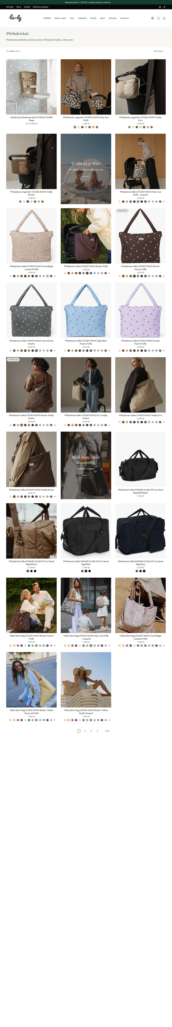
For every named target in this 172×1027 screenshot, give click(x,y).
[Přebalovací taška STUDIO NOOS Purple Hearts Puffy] (140, 310)
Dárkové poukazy (40, 7)
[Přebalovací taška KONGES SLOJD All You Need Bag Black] (86, 531)
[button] (47, 18)
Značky (27, 7)
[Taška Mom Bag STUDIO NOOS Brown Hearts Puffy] (31, 605)
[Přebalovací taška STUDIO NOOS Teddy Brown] (31, 459)
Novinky (10, 7)
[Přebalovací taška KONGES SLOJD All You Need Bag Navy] (140, 531)
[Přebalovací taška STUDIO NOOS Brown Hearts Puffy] (140, 236)
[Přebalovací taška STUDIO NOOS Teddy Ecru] (140, 385)
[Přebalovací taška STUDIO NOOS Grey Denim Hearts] (31, 310)
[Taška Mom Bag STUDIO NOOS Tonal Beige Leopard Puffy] (140, 605)
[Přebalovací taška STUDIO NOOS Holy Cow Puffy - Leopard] (140, 161)
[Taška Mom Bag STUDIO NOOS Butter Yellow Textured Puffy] (31, 679)
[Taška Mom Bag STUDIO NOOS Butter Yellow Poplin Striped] (86, 679)
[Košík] (164, 18)
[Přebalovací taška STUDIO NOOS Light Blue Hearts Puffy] (86, 310)
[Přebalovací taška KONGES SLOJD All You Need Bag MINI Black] (140, 459)
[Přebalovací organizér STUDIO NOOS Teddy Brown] (31, 161)
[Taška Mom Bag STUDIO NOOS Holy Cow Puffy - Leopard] (86, 605)
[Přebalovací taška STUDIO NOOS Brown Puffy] (86, 236)
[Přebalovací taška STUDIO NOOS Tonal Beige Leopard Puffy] (31, 236)
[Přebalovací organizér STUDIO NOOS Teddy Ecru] (140, 87)
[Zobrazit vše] (163, 201)
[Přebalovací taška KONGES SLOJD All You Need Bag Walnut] (31, 531)
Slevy (18, 7)
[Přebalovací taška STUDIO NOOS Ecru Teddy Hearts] (86, 385)
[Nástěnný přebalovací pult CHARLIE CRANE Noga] (31, 87)
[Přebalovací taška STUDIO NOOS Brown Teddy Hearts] (31, 385)
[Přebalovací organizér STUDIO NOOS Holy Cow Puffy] (86, 87)
